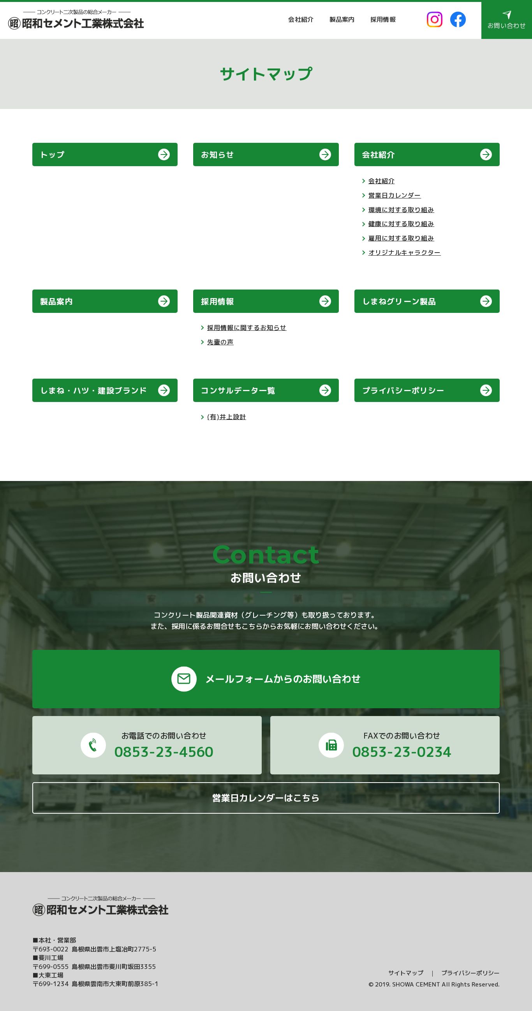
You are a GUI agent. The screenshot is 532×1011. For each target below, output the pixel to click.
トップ (52, 154)
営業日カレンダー (394, 195)
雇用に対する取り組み (401, 238)
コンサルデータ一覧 (238, 390)
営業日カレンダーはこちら (266, 798)
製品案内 (342, 19)
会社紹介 (301, 19)
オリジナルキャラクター (404, 252)
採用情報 (383, 19)
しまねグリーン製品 (399, 301)
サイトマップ (405, 973)
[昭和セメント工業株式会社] (76, 19)
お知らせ (217, 154)
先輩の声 (220, 342)
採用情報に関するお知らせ (247, 327)
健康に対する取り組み (401, 223)
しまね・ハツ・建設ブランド (94, 390)
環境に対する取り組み (401, 209)
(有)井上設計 (226, 416)
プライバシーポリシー (403, 390)
